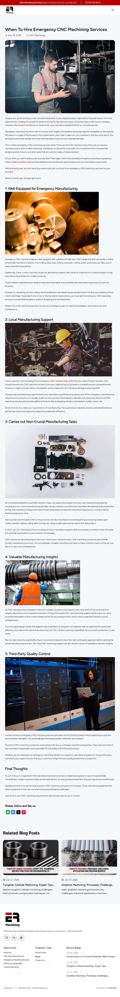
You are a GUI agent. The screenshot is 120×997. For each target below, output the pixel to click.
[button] (8, 812)
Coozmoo (112, 988)
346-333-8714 (94, 2)
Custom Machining (11, 967)
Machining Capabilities (13, 963)
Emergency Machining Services (16, 960)
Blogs (37, 956)
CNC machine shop (59, 381)
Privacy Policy (41, 952)
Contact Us (39, 960)
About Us (7, 952)
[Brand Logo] (9, 10)
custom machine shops (21, 162)
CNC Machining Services (14, 956)
